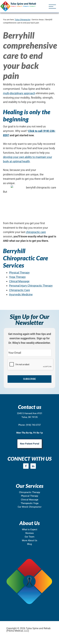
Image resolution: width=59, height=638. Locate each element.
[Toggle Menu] (52, 7)
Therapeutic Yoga (29, 503)
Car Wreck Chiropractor (29, 507)
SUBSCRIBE (29, 379)
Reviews (29, 533)
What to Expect (29, 529)
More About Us (29, 540)
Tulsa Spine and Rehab (18, 6)
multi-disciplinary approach (19, 93)
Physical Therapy (19, 272)
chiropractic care (36, 232)
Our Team (29, 536)
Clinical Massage (19, 281)
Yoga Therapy (17, 276)
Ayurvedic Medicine (21, 294)
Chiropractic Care (19, 290)
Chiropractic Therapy (29, 492)
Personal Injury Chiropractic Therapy (31, 285)
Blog (29, 544)
